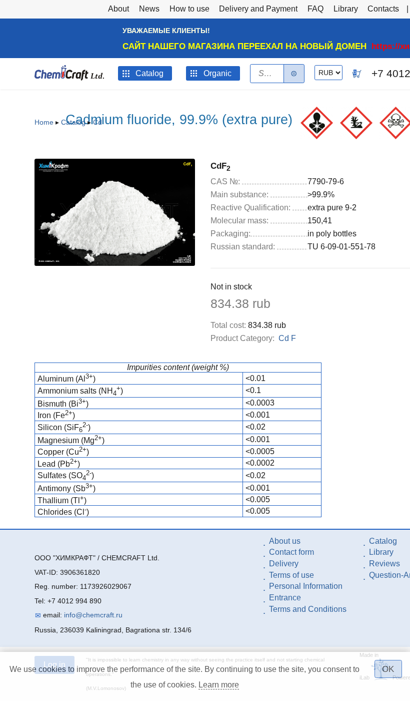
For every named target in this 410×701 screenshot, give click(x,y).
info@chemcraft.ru (93, 615)
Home (44, 122)
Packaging (230, 233)
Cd (97, 122)
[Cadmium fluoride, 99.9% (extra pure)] (114, 263)
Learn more (218, 684)
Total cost (228, 325)
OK (388, 669)
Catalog (73, 122)
